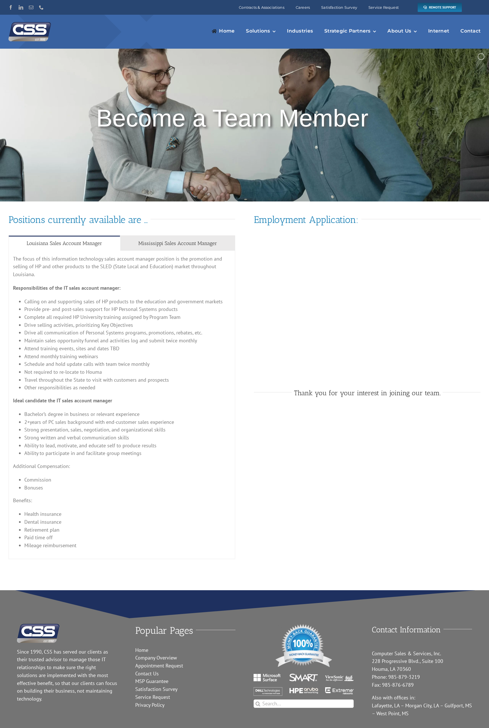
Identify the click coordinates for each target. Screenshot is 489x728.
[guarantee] (303, 626)
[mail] (31, 7)
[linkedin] (21, 7)
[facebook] (10, 7)
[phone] (41, 7)
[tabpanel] (121, 405)
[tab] (64, 243)
